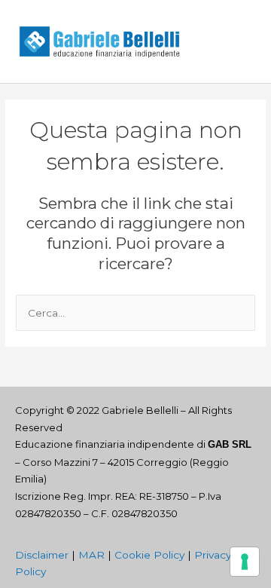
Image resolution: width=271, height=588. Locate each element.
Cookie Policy (149, 555)
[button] (240, 42)
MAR (91, 555)
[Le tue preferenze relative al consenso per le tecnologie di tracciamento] (244, 561)
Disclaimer (42, 555)
